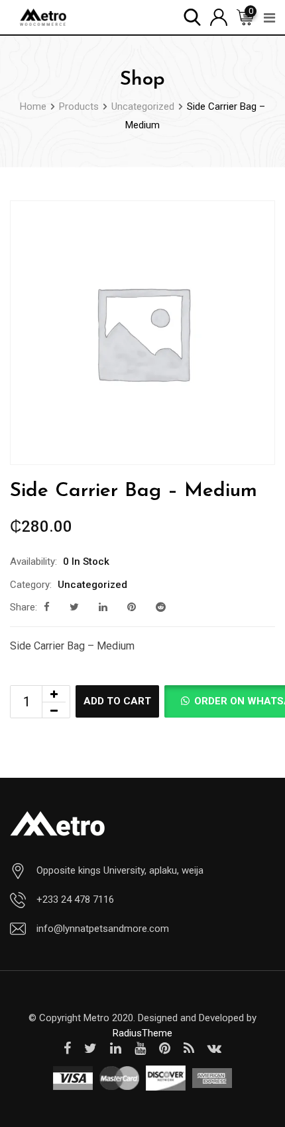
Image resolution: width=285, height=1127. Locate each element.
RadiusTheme (142, 1033)
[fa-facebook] (47, 607)
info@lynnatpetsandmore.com (102, 929)
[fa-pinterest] (131, 607)
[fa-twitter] (74, 607)
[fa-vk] (214, 1048)
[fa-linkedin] (103, 607)
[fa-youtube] (140, 1048)
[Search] (192, 16)
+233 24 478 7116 (75, 899)
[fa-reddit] (161, 607)
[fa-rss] (189, 1048)
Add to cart (117, 701)
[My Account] (219, 16)
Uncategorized (92, 585)
